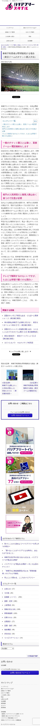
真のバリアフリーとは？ (29, 27)
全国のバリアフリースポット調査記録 (11, 720)
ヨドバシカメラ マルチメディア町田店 (18, 343)
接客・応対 (8, 601)
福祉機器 (7, 629)
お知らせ (7, 589)
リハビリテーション (11, 638)
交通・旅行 (8, 625)
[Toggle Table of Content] (34, 121)
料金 (30, 36)
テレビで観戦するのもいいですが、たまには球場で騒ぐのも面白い (19, 135)
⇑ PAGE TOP (33, 656)
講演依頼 (3, 707)
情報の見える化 (10, 609)
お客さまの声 (9, 40)
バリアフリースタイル (8, 724)
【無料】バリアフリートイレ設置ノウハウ (12, 713)
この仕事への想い (10, 36)
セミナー (3, 705)
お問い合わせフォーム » (20, 415)
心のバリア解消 (30, 32)
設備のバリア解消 (10, 32)
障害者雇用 (8, 613)
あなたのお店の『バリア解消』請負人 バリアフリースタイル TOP (18, 45)
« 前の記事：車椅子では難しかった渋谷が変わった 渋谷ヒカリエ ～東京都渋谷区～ (9, 388)
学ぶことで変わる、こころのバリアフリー (19, 577)
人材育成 (7, 605)
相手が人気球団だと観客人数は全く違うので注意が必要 (19, 130)
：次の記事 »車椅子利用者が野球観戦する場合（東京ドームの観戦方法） (30, 387)
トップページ (9, 27)
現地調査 (3, 711)
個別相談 (3, 703)
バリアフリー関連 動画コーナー (9, 718)
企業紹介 (7, 621)
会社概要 (30, 40)
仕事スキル (8, 617)
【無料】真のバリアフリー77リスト (10, 716)
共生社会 (7, 634)
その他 (6, 593)
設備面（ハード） (10, 597)
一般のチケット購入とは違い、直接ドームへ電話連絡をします (19, 125)
